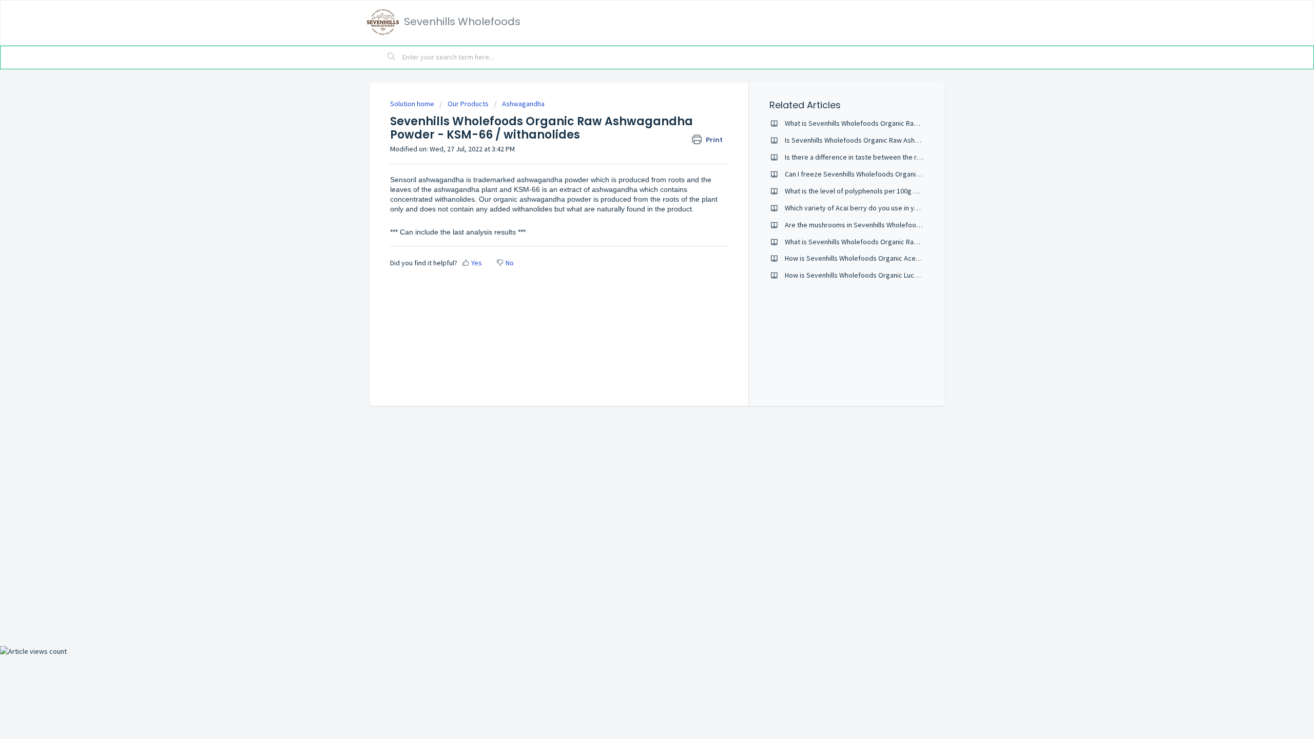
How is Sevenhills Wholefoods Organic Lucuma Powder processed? (888, 275)
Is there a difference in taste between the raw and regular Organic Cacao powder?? (912, 157)
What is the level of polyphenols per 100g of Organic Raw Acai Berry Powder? (903, 191)
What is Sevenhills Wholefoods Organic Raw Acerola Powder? (879, 241)
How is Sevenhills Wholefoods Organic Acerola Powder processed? (888, 258)
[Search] (391, 57)
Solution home (413, 103)
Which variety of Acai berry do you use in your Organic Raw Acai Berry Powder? (905, 207)
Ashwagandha (523, 103)
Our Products (468, 103)
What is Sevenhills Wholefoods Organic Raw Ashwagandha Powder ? (889, 123)
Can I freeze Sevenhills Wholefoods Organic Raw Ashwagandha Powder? (896, 174)
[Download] (638, 238)
